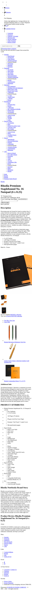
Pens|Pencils (7, 101)
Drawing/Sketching (13, 141)
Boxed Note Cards (13, 91)
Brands (6, 553)
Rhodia (9, 80)
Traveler (10, 160)
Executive (10, 156)
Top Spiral (10, 72)
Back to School (12, 153)
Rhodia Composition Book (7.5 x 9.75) (14, 381)
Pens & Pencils (8, 542)
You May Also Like (9, 320)
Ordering (6, 571)
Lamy (9, 120)
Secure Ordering (12, 39)
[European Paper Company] (8, 48)
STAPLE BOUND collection (14, 316)
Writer (9, 157)
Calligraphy (11, 92)
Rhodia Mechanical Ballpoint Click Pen (15, 342)
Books (9, 163)
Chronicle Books (12, 147)
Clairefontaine (11, 82)
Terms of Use (7, 556)
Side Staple (11, 71)
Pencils (9, 106)
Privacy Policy (8, 581)
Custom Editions (8, 552)
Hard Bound (11, 56)
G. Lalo (10, 95)
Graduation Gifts (12, 162)
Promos (7, 8)
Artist (9, 159)
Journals (6, 54)
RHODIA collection (15, 314)
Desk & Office (8, 121)
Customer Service (10, 28)
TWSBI (10, 118)
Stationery (7, 85)
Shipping (8, 12)
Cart (6, 25)
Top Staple (10, 69)
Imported (10, 65)
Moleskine (10, 63)
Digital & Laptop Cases (14, 126)
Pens (9, 103)
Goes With (7, 322)
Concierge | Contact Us (10, 569)
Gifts (5, 151)
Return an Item (12, 42)
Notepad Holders (12, 76)
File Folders (11, 129)
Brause (9, 100)
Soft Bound (11, 57)
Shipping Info (11, 38)
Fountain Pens (11, 104)
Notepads (6, 68)
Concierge (10, 33)
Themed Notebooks (13, 77)
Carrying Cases (12, 127)
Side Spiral (10, 74)
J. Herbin (10, 98)
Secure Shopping (8, 583)
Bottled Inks (11, 110)
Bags (9, 124)
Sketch (6, 138)
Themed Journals (12, 60)
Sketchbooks (11, 139)
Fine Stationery (12, 86)
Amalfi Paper (11, 97)
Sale (5, 555)
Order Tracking (12, 41)
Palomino (10, 66)
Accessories (11, 112)
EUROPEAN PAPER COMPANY (16, 587)
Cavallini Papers (12, 135)
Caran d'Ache (11, 115)
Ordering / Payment (13, 36)
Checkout (10, 34)
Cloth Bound (11, 59)
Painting (10, 142)
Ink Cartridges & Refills (14, 109)
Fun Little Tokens (12, 154)
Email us (6, 575)
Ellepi (9, 133)
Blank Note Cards (12, 89)
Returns (6, 574)
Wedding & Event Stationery (15, 88)
